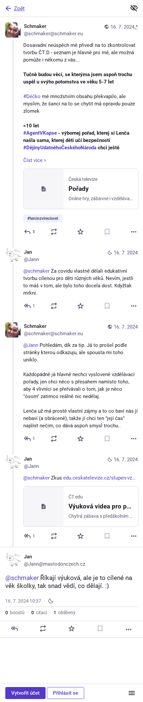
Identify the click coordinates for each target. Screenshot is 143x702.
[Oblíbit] (80, 232)
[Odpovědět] (14, 628)
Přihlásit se (65, 693)
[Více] (134, 232)
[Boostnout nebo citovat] (54, 232)
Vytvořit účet (25, 693)
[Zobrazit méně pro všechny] (134, 8)
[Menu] (132, 693)
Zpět (19, 8)
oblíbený (64, 612)
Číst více (33, 160)
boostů (15, 612)
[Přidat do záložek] (107, 232)
